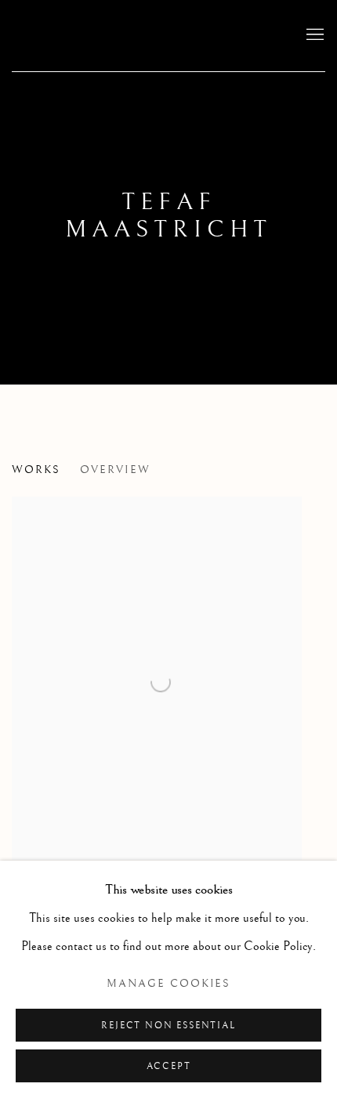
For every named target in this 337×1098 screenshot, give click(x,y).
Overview (115, 470)
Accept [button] (169, 1066)
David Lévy (114, 36)
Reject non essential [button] (168, 1025)
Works (36, 470)
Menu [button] (313, 35)
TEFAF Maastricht (168, 216)
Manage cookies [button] (169, 983)
